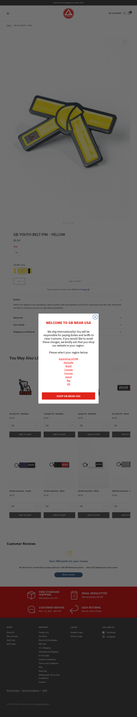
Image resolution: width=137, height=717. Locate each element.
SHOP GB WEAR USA (68, 396)
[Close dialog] (95, 317)
